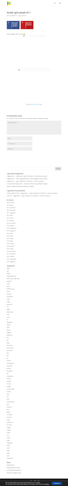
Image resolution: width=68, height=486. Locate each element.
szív (8, 435)
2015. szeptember (11, 259)
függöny (9, 332)
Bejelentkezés (10, 465)
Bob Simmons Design (36, 104)
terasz (8, 445)
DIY (8, 307)
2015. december (11, 251)
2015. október (10, 256)
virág (8, 453)
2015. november (11, 254)
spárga (8, 427)
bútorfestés (10, 296)
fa (25, 15)
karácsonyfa (10, 348)
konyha (9, 361)
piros (8, 409)
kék (8, 353)
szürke (8, 438)
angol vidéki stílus (11, 276)
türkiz (8, 448)
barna (23, 15)
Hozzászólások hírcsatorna (14, 470)
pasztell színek (11, 402)
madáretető (10, 376)
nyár (8, 394)
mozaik (9, 384)
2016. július (10, 233)
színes (8, 432)
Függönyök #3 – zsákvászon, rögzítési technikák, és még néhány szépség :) (27, 176)
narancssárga (10, 389)
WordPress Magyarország (14, 473)
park (8, 399)
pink (8, 404)
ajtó (20, 15)
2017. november (11, 210)
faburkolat (9, 322)
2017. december (11, 207)
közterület (9, 366)
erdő (8, 314)
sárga (8, 420)
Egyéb (8, 309)
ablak (8, 268)
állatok (8, 273)
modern (9, 381)
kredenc (9, 368)
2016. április (10, 241)
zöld (8, 456)
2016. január (10, 249)
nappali (9, 386)
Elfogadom (57, 483)
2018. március (10, 202)
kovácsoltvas (10, 363)
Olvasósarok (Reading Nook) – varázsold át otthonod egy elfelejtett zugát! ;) (27, 184)
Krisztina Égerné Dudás (13, 193)
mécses (9, 379)
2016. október (10, 225)
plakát (8, 412)
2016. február (10, 246)
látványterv (10, 371)
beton (8, 291)
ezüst (8, 317)
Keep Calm (10, 350)
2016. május (10, 238)
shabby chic (10, 422)
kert (8, 355)
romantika (9, 414)
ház (8, 337)
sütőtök (9, 430)
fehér (8, 327)
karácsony (9, 345)
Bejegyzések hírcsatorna (13, 467)
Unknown (9, 196)
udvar (8, 450)
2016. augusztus (11, 231)
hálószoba (9, 335)
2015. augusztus (11, 261)
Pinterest (9, 407)
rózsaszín (9, 417)
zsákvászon (10, 458)
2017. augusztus (11, 213)
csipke (8, 302)
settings (47, 484)
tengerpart (9, 443)
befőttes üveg (10, 289)
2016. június (10, 236)
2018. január (10, 205)
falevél (8, 325)
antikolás (9, 281)
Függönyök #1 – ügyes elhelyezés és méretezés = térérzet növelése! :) (25, 181)
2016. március (10, 243)
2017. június (10, 218)
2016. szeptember (11, 228)
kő (7, 358)
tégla (8, 440)
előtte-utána (10, 312)
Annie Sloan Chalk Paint (13, 278)
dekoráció (9, 304)
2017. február (10, 220)
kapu (8, 343)
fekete (8, 330)
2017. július (10, 215)
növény (9, 391)
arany (8, 284)
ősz (8, 396)
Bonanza (9, 294)
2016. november (11, 223)
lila (7, 373)
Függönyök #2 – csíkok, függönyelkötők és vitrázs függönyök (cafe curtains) (27, 178)
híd (7, 340)
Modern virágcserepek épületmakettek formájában (20, 186)
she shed (9, 425)
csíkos (8, 299)
